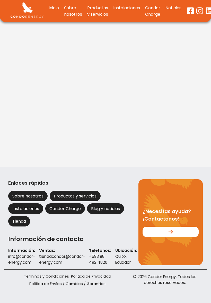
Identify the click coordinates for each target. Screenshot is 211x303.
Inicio (54, 8)
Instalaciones (126, 8)
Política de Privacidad (91, 276)
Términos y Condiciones (46, 276)
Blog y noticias (105, 209)
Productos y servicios (97, 11)
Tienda (19, 221)
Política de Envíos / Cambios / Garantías (67, 283)
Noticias (173, 8)
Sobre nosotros (73, 11)
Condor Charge (152, 11)
